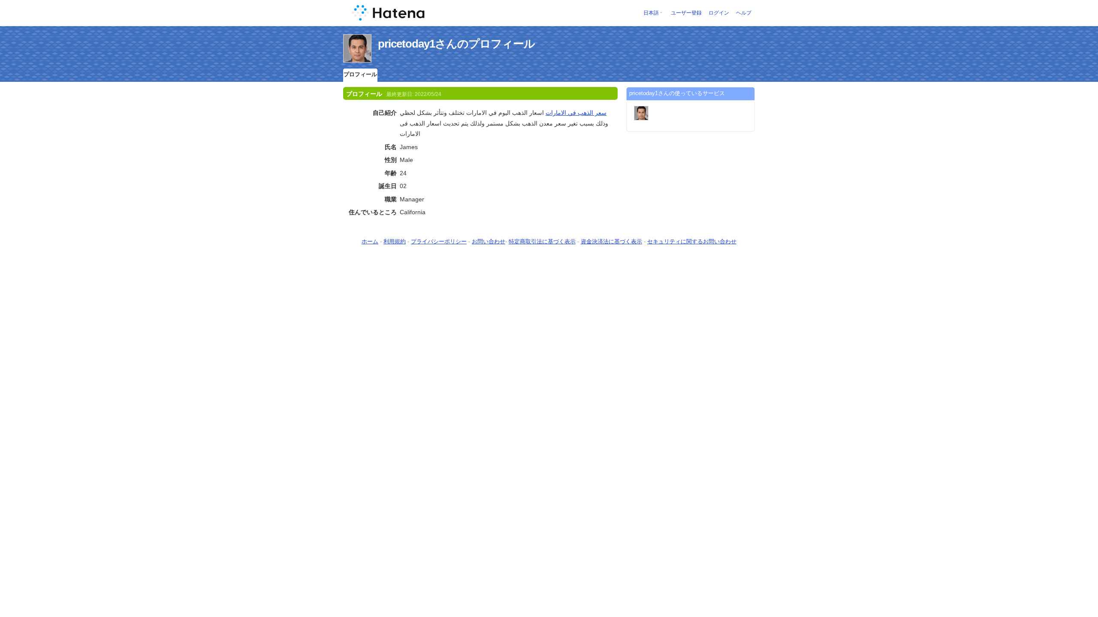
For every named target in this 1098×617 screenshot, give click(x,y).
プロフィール (360, 74)
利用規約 (394, 241)
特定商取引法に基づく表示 (542, 241)
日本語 (651, 13)
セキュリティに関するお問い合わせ (691, 241)
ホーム (370, 241)
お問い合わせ (488, 241)
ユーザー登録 (686, 13)
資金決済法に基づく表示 (611, 241)
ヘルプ (743, 13)
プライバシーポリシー (439, 241)
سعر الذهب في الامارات (576, 112)
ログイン (719, 13)
